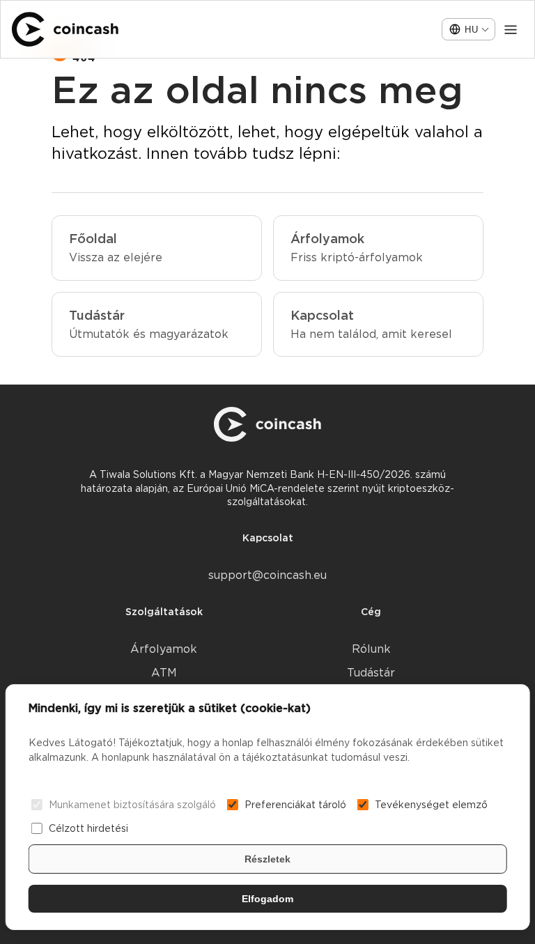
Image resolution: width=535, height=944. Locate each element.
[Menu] (510, 29)
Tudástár (371, 672)
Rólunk (371, 649)
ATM (164, 672)
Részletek (267, 859)
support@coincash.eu (267, 575)
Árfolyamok (163, 649)
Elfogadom (267, 898)
